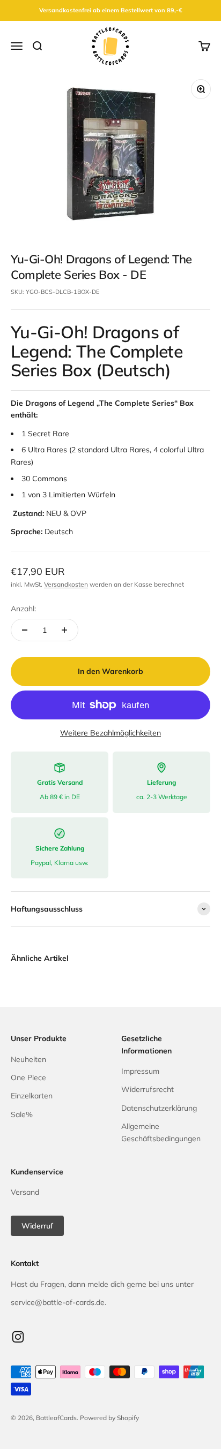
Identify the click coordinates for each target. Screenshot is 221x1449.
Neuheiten (28, 1059)
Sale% (22, 1114)
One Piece (28, 1077)
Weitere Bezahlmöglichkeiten (110, 733)
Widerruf (37, 1226)
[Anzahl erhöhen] (64, 630)
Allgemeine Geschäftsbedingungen (161, 1132)
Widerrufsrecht (147, 1089)
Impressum (140, 1071)
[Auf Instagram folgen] (18, 1337)
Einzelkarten (32, 1096)
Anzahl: (23, 608)
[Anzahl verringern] (24, 630)
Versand (25, 1192)
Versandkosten (66, 584)
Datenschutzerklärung (159, 1108)
